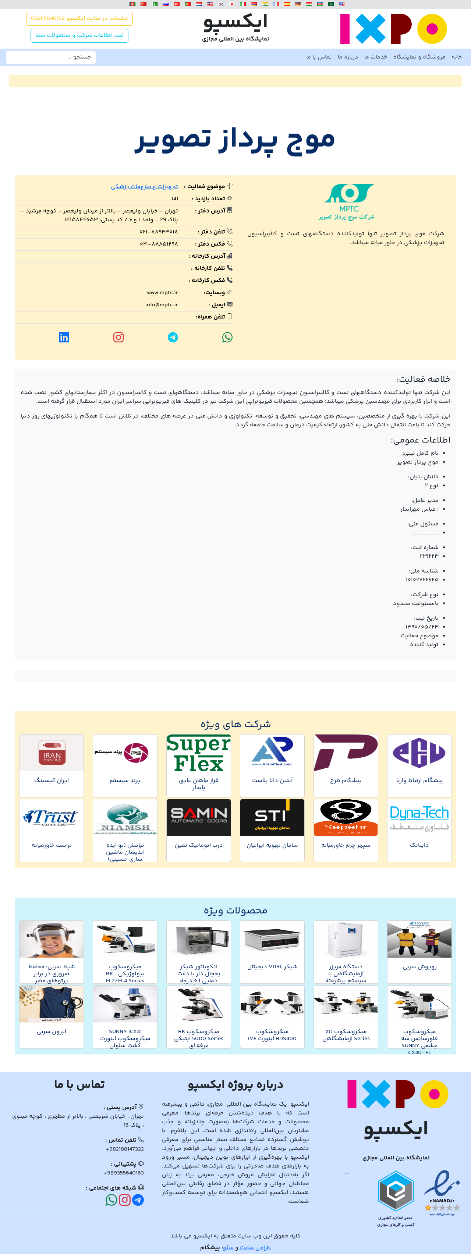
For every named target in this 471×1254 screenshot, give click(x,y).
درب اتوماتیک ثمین (199, 845)
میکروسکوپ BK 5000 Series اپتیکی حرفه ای (198, 1038)
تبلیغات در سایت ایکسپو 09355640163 (79, 18)
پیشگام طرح (346, 780)
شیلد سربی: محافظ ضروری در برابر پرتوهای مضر (51, 974)
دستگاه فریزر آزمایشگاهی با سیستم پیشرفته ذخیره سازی (345, 977)
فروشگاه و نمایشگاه (419, 57)
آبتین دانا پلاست (272, 780)
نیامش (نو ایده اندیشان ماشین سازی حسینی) (125, 852)
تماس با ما (319, 57)
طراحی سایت (254, 1248)
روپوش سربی (420, 967)
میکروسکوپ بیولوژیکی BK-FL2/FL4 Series (125, 974)
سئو (228, 1248)
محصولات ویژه (235, 911)
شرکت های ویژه (235, 725)
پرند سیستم (125, 780)
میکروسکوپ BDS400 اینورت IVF (272, 1035)
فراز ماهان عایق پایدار (199, 784)
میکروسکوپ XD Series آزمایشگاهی (346, 1035)
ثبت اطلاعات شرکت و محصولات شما (79, 35)
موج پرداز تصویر (235, 140)
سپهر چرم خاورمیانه (346, 845)
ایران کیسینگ (51, 780)
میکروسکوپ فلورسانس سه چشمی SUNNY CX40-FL (419, 1042)
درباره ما (348, 57)
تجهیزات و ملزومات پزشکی (144, 186)
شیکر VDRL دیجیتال (272, 967)
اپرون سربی (51, 1031)
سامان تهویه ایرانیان (272, 845)
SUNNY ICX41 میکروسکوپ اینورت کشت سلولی (125, 1038)
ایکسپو (235, 22)
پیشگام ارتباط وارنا (419, 780)
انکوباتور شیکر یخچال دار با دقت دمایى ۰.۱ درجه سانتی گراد (198, 977)
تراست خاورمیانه (52, 845)
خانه (456, 57)
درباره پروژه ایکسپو (236, 1085)
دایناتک (419, 845)
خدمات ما (375, 57)
